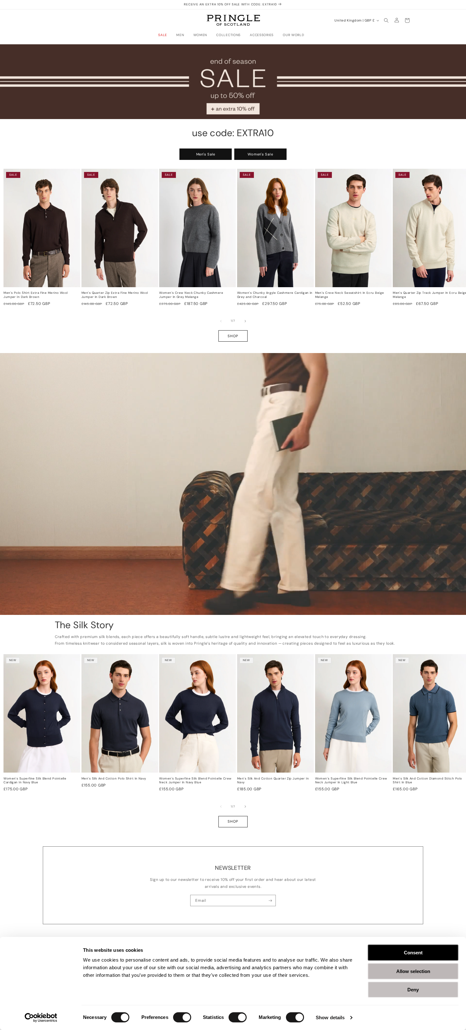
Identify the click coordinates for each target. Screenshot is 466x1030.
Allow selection (413, 971)
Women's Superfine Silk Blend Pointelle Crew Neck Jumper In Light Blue (351, 781)
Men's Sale (206, 154)
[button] (164, 35)
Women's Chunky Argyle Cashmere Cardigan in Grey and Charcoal (275, 295)
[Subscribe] (270, 900)
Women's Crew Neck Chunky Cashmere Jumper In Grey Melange (191, 295)
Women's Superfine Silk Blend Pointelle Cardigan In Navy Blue (34, 781)
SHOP (233, 336)
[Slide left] (221, 321)
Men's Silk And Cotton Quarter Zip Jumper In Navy (273, 781)
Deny (413, 989)
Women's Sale (260, 154)
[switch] (182, 1017)
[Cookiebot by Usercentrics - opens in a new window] (41, 1017)
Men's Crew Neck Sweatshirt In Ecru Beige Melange (349, 295)
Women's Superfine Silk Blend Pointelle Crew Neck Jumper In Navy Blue (195, 781)
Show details (330, 1017)
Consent (413, 952)
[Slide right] (245, 321)
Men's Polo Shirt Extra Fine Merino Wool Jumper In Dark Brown (35, 295)
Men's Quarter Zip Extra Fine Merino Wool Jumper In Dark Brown (114, 295)
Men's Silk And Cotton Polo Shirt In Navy (113, 778)
